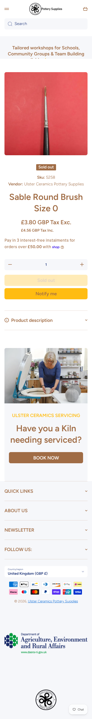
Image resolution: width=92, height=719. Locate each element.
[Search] (8, 23)
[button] (85, 9)
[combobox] (46, 23)
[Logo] (46, 9)
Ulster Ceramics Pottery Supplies (53, 601)
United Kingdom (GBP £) (28, 573)
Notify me (46, 293)
